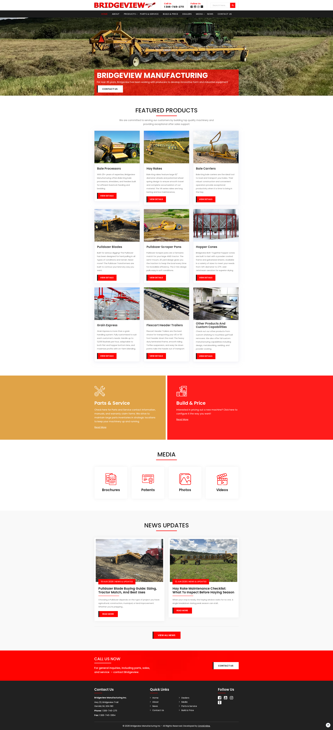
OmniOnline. (204, 725)
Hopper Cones (206, 247)
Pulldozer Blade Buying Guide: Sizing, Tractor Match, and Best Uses (127, 590)
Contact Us (225, 13)
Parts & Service (149, 13)
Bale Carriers (206, 168)
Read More (100, 427)
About (116, 13)
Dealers (187, 13)
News (210, 13)
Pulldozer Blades (109, 247)
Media (199, 13)
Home (104, 13)
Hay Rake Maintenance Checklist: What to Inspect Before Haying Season (203, 590)
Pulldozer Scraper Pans (163, 247)
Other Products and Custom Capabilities (211, 325)
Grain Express (107, 325)
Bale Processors (109, 168)
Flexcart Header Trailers (164, 325)
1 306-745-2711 (174, 7)
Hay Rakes (154, 168)
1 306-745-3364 (107, 715)
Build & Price (170, 13)
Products (130, 13)
